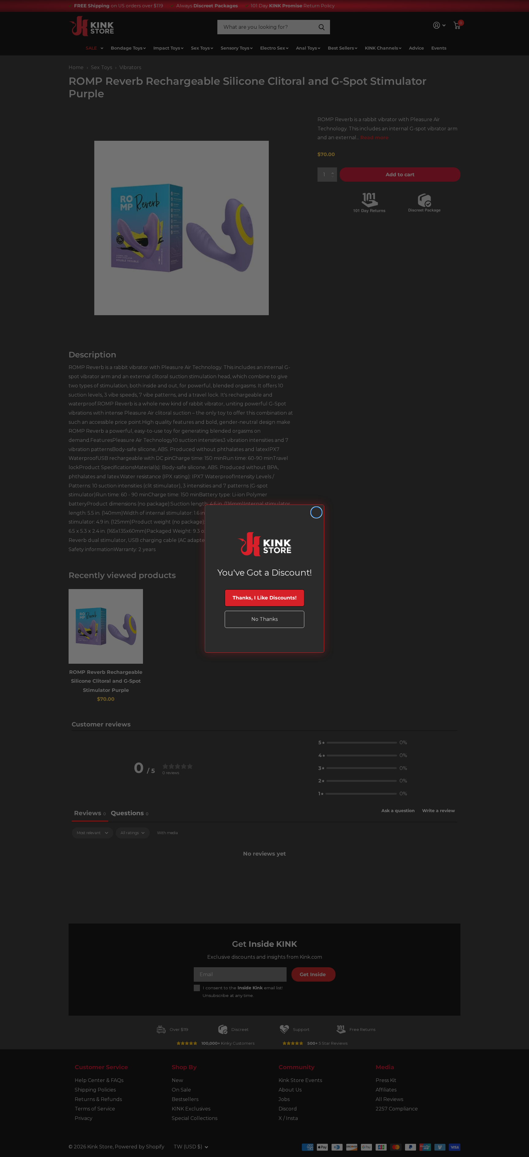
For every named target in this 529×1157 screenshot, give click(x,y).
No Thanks (264, 619)
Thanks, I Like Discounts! (265, 598)
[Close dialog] (316, 512)
